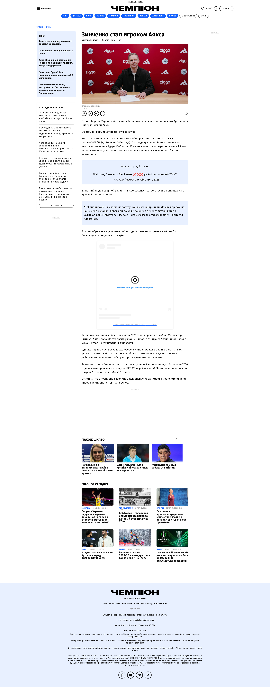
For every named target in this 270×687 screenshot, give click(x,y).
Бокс (88, 16)
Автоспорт (158, 16)
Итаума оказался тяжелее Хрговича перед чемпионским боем (97, 555)
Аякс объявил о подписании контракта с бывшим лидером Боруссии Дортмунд (56, 63)
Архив (203, 16)
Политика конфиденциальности (150, 604)
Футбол (77, 16)
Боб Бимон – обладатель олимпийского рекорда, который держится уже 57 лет (134, 517)
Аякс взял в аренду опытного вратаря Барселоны (55, 42)
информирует (101, 131)
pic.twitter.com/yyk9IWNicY (160, 174)
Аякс (42, 36)
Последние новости (51, 107)
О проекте (127, 604)
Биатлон (113, 16)
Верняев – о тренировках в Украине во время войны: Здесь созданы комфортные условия (55, 162)
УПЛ (65, 16)
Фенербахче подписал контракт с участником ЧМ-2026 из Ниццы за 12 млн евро (55, 117)
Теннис (100, 16)
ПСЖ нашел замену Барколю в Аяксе (56, 52)
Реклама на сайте (111, 604)
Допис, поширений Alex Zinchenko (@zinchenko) (135, 324)
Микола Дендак (90, 40)
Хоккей (143, 16)
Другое (172, 16)
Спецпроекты (188, 16)
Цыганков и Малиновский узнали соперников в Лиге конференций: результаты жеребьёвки (172, 556)
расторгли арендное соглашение (141, 357)
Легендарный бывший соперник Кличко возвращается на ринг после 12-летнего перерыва (56, 147)
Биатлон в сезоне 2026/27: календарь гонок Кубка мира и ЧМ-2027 (135, 555)
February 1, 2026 (149, 179)
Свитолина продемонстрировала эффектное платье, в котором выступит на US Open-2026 (172, 517)
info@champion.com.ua (143, 620)
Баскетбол (128, 16)
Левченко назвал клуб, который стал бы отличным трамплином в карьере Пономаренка (54, 89)
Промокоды (135, 608)
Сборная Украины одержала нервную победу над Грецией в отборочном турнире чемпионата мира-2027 (96, 517)
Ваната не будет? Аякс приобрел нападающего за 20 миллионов (56, 75)
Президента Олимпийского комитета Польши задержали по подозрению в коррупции (56, 132)
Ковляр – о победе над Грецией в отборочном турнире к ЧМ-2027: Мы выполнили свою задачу (53, 177)
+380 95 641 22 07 (139, 630)
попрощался (174, 190)
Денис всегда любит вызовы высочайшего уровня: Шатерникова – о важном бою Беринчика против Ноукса (56, 194)
